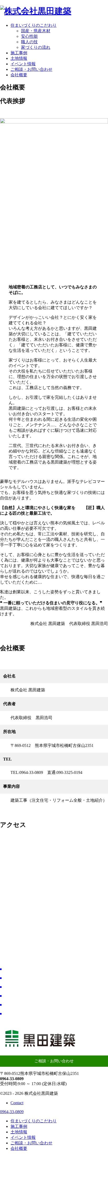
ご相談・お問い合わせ (54, 1061)
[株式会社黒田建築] (35, 11)
